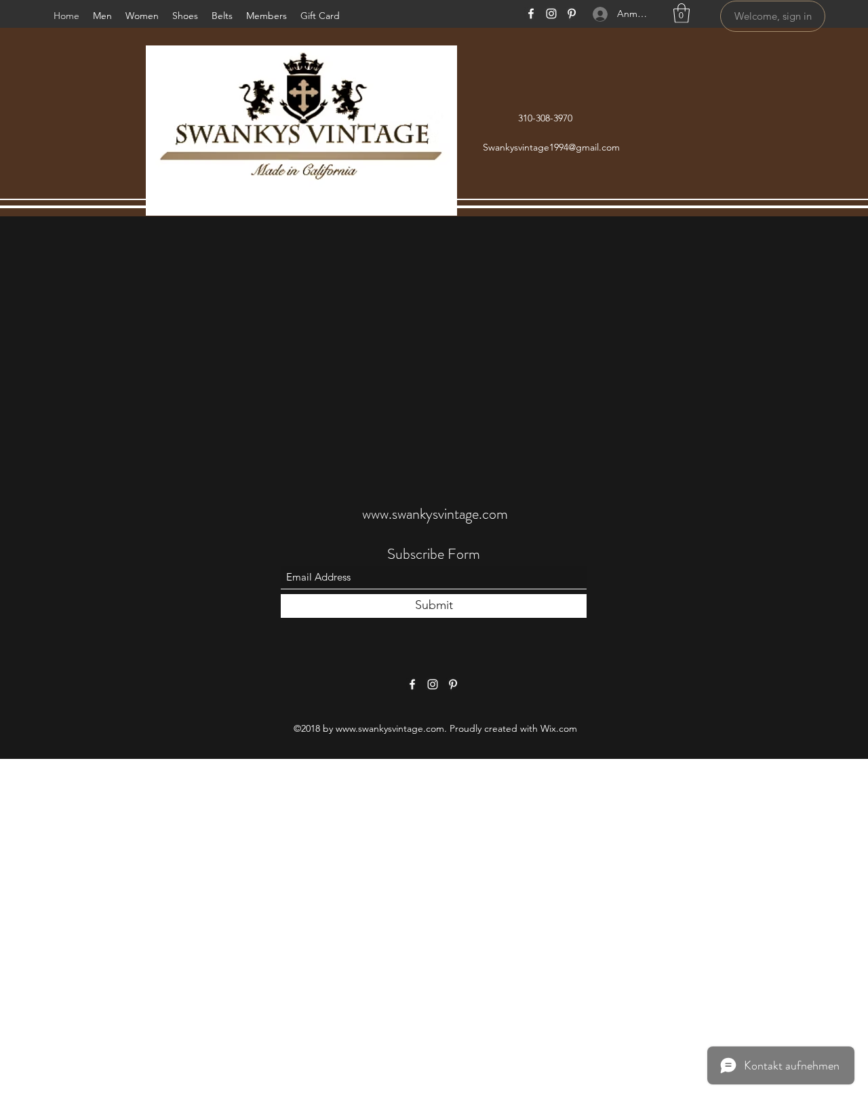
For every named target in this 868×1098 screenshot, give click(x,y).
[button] (681, 13)
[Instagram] (551, 13)
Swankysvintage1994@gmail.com (551, 147)
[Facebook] (531, 13)
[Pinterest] (571, 13)
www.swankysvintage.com (435, 513)
